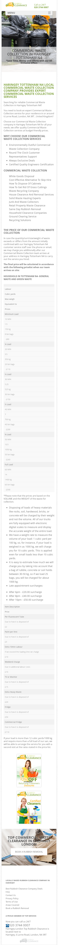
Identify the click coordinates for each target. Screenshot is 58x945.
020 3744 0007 (41, 7)
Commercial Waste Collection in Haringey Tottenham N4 (24, 104)
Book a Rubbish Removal (29, 851)
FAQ (8, 892)
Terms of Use (12, 901)
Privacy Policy (12, 898)
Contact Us (11, 895)
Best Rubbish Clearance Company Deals (24, 888)
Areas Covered (12, 905)
